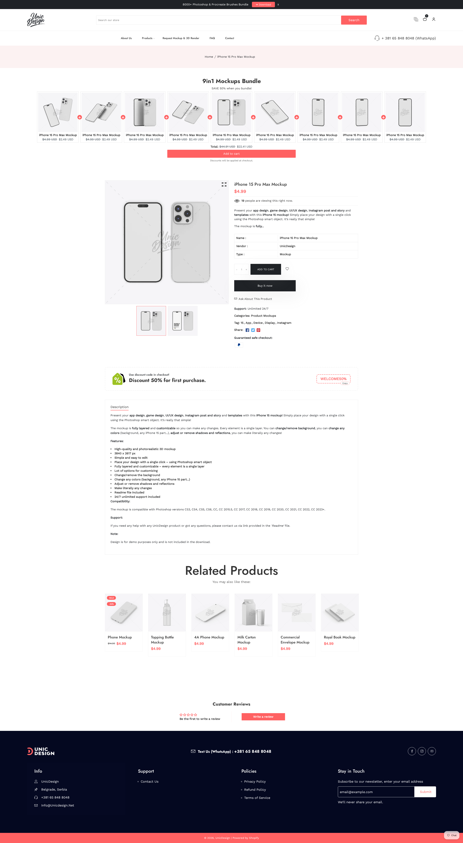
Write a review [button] (263, 716)
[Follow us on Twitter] (253, 330)
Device (258, 322)
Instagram (284, 322)
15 (242, 322)
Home (209, 56)
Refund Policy (255, 789)
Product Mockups (263, 315)
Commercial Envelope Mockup (295, 640)
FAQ (212, 38)
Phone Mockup (120, 637)
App (248, 322)
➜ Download (263, 4)
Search (354, 20)
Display (270, 322)
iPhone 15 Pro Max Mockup (58, 135)
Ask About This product (255, 299)
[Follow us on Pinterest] (258, 330)
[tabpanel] (151, 321)
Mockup (285, 254)
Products (147, 38)
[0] (425, 19)
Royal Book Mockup (339, 637)
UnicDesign (287, 246)
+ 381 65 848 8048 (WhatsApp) (409, 38)
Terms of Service (257, 798)
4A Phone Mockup (209, 637)
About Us (126, 38)
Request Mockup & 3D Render (181, 38)
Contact (229, 38)
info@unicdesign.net (57, 805)
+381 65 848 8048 (55, 797)
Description (120, 407)
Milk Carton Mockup (246, 640)
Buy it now (265, 285)
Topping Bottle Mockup (162, 640)
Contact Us (149, 781)
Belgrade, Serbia (54, 789)
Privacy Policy (255, 781)
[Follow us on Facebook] (247, 330)
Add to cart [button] (231, 153)
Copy (345, 383)
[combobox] (231, 20)
